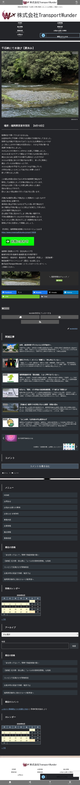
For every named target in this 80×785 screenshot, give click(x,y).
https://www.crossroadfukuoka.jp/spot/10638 (19, 232)
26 (15, 740)
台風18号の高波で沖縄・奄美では (17, 573)
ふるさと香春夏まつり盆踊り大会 (15, 709)
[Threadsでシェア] (31, 607)
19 (15, 738)
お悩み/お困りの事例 (12, 507)
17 (4, 738)
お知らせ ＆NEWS (11, 513)
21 (26, 738)
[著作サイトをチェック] (21, 317)
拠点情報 (7, 532)
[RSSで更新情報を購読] (40, 322)
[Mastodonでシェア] (31, 602)
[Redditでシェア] (49, 607)
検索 (3, 641)
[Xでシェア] (13, 602)
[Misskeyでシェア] (66, 602)
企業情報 (7, 525)
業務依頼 (7, 538)
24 (4, 740)
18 (10, 738)
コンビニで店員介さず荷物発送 (16, 567)
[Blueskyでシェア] (49, 602)
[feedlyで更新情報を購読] (59, 317)
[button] (73, 464)
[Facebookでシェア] (13, 607)
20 (21, 738)
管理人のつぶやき (62, 777)
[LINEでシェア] (13, 612)
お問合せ (7, 501)
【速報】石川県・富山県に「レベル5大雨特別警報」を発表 (27, 560)
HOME (6, 495)
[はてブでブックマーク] (66, 607)
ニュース (6, 308)
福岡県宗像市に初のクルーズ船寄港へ (19, 579)
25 (10, 740)
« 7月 (4, 619)
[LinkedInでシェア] (49, 612)
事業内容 (7, 519)
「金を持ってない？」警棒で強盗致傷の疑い (21, 554)
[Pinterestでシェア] (31, 612)
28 (26, 740)
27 (21, 740)
